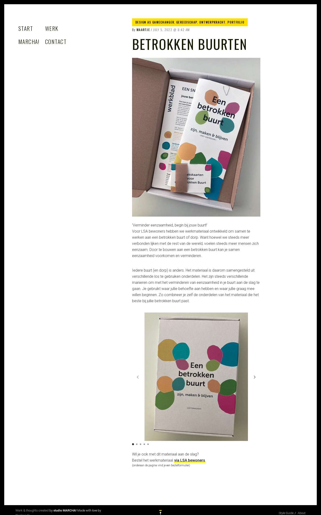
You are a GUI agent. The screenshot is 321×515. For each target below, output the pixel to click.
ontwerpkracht (212, 22)
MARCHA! (28, 41)
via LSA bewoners (189, 460)
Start (25, 28)
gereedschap (186, 22)
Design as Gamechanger (154, 22)
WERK (52, 28)
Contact (56, 41)
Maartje (143, 29)
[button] (254, 376)
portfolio (235, 22)
